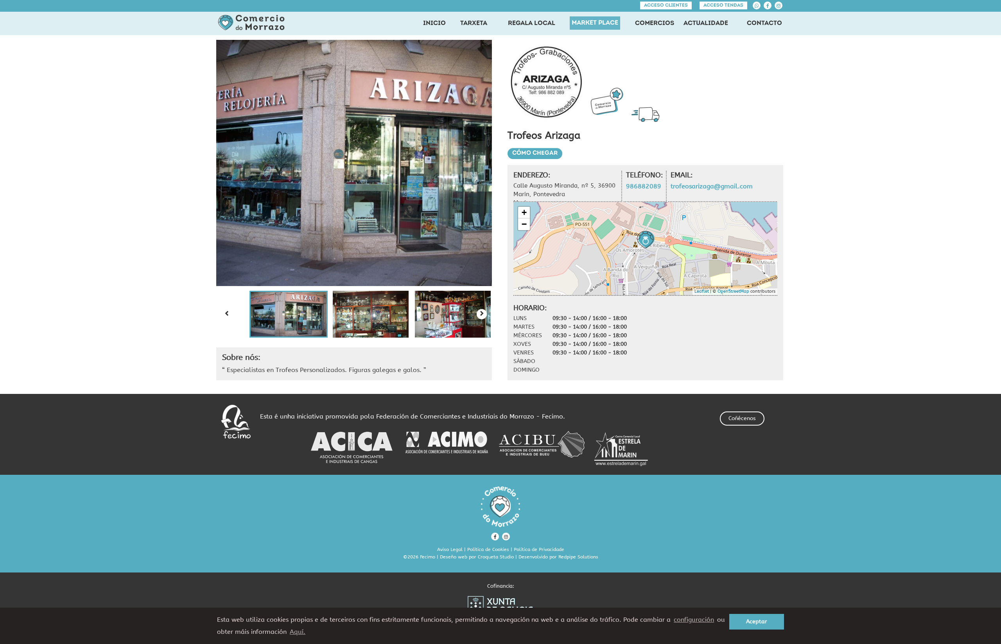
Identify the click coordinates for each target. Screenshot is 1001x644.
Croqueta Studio (496, 557)
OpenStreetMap (733, 291)
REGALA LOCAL (531, 23)
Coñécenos (742, 418)
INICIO (434, 23)
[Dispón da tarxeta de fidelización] (606, 101)
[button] (288, 314)
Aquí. (297, 631)
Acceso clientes (666, 5)
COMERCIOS (654, 23)
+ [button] (524, 212)
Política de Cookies (488, 549)
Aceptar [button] (756, 621)
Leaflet (701, 291)
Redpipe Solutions (578, 557)
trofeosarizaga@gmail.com (712, 186)
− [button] (524, 224)
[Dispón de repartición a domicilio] (647, 114)
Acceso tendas (723, 5)
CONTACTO (764, 23)
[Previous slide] (226, 314)
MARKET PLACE (595, 23)
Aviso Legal (450, 549)
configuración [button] (694, 619)
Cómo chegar (535, 153)
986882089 (643, 186)
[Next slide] (482, 314)
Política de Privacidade (539, 549)
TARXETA (473, 23)
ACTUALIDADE (705, 23)
